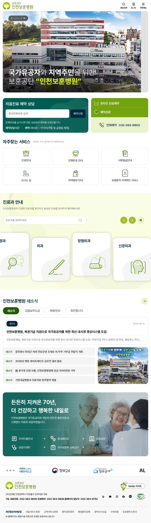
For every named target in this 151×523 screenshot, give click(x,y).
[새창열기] (40, 470)
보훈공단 (100, 439)
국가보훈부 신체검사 (68, 447)
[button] (123, 220)
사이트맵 (114, 511)
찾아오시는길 (100, 511)
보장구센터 (24, 447)
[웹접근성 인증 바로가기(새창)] (140, 497)
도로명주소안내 (130, 511)
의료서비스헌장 (33, 511)
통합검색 (123, 7)
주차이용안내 (25, 439)
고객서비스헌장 (51, 511)
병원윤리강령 (84, 511)
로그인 (133, 7)
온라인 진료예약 (109, 103)
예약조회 (105, 112)
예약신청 (78, 113)
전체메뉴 (143, 7)
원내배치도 (63, 439)
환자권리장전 (68, 511)
